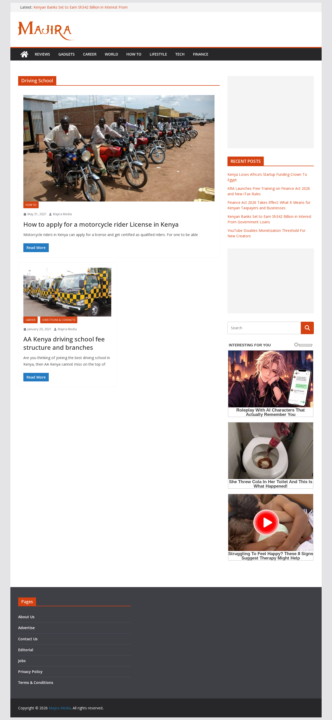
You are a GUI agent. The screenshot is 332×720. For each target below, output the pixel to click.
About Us (26, 616)
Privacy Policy (30, 671)
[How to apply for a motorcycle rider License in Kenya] (119, 148)
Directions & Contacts (58, 320)
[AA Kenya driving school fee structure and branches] (67, 292)
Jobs (22, 660)
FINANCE (200, 54)
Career (89, 54)
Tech (180, 54)
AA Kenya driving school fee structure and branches (64, 343)
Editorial (25, 649)
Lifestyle (158, 54)
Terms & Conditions (35, 682)
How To (133, 54)
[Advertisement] (270, 112)
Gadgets (66, 54)
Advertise (26, 627)
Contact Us (28, 638)
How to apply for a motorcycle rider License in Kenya (101, 224)
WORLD (111, 54)
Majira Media (62, 214)
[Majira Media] (24, 54)
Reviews (42, 54)
